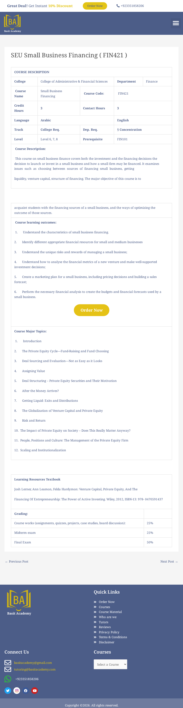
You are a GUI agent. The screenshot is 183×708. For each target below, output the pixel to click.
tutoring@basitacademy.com (35, 669)
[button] (176, 23)
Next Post (169, 561)
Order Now (92, 310)
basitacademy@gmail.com (33, 662)
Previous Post (16, 561)
